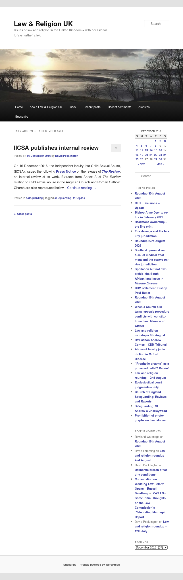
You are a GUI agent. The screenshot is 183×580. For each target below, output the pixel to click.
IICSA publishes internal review (56, 147)
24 (164, 155)
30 (160, 159)
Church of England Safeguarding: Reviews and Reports (150, 396)
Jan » (160, 164)
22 (155, 155)
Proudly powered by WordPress (100, 565)
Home (19, 107)
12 (141, 150)
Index (73, 107)
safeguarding (34, 198)
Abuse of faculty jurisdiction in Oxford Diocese (150, 354)
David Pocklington (66, 156)
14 (151, 150)
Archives (144, 107)
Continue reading (81, 187)
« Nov (141, 164)
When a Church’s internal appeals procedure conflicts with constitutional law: (152, 316)
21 (151, 155)
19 (141, 155)
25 (137, 159)
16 (160, 150)
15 (155, 150)
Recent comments (119, 107)
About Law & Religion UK (46, 107)
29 (155, 159)
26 (141, 159)
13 (146, 150)
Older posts (23, 214)
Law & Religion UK (43, 23)
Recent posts (92, 107)
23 (160, 155)
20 (146, 155)
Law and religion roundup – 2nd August (151, 455)
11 (137, 150)
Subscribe (21, 116)
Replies (79, 198)
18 (137, 155)
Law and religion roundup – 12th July (152, 526)
